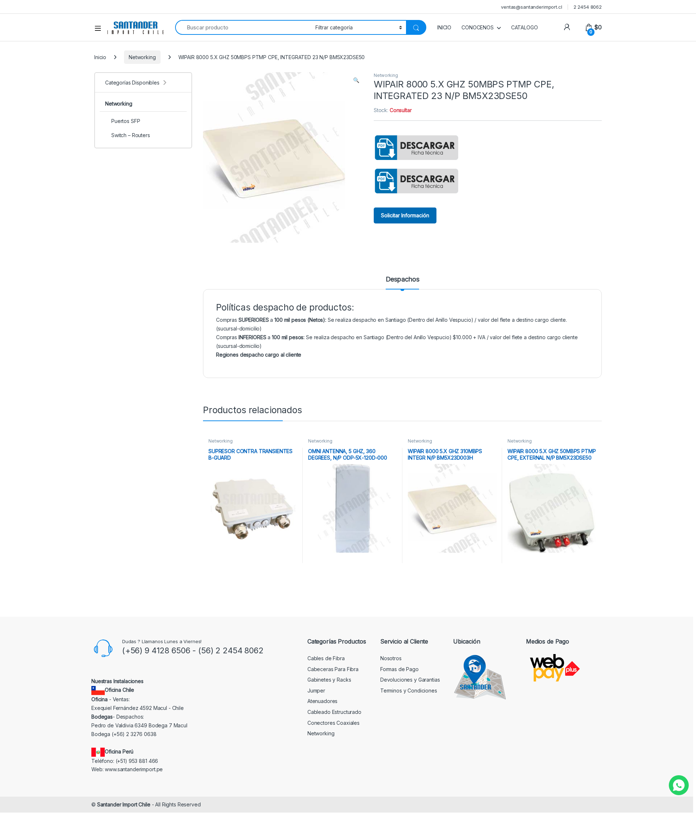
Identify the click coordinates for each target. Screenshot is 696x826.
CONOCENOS (477, 27)
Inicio (100, 57)
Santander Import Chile (123, 804)
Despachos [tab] (402, 279)
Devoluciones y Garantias (410, 680)
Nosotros (391, 658)
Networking (142, 57)
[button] (356, 80)
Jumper (316, 690)
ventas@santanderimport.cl (531, 7)
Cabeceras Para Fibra (333, 669)
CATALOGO (524, 27)
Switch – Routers (130, 135)
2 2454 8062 (587, 7)
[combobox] (243, 27)
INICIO (444, 27)
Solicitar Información (405, 215)
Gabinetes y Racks (329, 680)
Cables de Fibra (326, 658)
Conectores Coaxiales (333, 723)
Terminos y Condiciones (408, 690)
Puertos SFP (125, 121)
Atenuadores (322, 701)
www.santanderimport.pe (134, 769)
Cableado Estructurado (334, 712)
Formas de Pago (399, 669)
